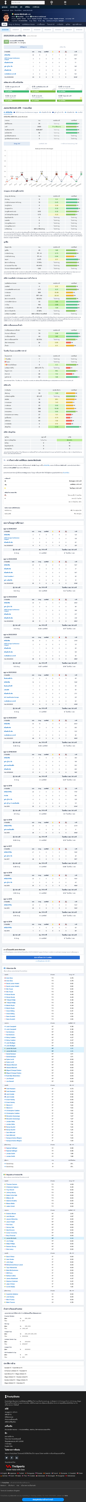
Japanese (13, 1473)
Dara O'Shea (10, 1256)
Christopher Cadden (13, 1110)
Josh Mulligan (10, 1043)
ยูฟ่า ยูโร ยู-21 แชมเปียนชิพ (11, 803)
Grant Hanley (10, 1099)
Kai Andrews (10, 1032)
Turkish (21, 1473)
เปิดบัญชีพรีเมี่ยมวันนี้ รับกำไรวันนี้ (43, 1499)
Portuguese (30, 1473)
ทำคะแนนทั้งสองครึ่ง (11, 1419)
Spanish (47, 1473)
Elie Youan (9, 989)
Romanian (64, 1473)
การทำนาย (36, 7)
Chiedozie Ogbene (12, 1187)
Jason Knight (10, 1222)
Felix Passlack (10, 1088)
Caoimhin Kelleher (12, 1294)
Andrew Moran (11, 1213)
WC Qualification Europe (11, 697)
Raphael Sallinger (11, 1148)
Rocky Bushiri (10, 1127)
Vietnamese (71, 1476)
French (55, 1473)
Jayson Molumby (12, 1219)
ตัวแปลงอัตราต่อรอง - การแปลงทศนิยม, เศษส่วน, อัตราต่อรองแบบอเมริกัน (27, 1429)
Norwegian (51, 1476)
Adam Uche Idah (11, 1195)
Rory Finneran (10, 1235)
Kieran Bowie (10, 994)
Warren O (9, 1105)
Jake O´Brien (10, 1284)
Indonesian (41, 1476)
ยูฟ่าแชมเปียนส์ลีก (9, 765)
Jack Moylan (10, 1216)
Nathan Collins (11, 1276)
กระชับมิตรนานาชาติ (10, 74)
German (5, 1476)
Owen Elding (10, 1011)
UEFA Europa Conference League (12, 58)
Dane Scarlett (10, 1016)
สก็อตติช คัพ (7, 70)
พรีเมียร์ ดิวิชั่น (8, 791)
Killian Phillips (10, 1244)
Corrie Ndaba (10, 1287)
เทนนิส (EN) (13, 7)
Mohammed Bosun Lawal (14, 1265)
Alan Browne (10, 1230)
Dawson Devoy (11, 1246)
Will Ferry (9, 1273)
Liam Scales (10, 1259)
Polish (81, 1473)
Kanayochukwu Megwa (14, 1138)
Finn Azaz (9, 1224)
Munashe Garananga (13, 1116)
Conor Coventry (11, 1233)
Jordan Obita (10, 1121)
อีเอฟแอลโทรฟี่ (8, 686)
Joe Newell (10, 1078)
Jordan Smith (10, 1153)
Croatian (32, 1476)
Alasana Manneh (11, 1065)
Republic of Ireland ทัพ (14, 1175)
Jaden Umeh (10, 1206)
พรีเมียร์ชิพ (7, 55)
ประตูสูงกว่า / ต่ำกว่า (11, 1412)
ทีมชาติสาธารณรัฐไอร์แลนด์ (39, 16)
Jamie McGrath (11, 1048)
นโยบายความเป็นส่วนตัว (28, 1485)
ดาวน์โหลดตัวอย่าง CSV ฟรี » (43, 961)
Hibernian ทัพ (11, 968)
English (4, 1473)
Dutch (12, 1476)
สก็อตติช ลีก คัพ (8, 62)
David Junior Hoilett (12, 983)
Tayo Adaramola (11, 1267)
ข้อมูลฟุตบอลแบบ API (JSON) (14, 1441)
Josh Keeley (10, 1297)
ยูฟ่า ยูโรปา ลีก (8, 66)
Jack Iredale (10, 1094)
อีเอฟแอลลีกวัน (8, 678)
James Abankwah (12, 1278)
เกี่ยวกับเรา (11, 1485)
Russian (39, 1473)
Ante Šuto (9, 978)
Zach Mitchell (10, 1132)
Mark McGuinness (12, 1270)
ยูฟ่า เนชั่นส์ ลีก (8, 580)
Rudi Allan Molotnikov (13, 1076)
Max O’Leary (10, 1299)
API (21, 7)
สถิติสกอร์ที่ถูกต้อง (10, 1422)
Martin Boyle (10, 1005)
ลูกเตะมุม (4, 7)
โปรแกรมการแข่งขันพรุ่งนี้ (13, 1439)
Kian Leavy (9, 1249)
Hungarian (61, 1476)
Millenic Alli (10, 1198)
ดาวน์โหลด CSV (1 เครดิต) (44, 957)
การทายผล (8, 1443)
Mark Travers (10, 1302)
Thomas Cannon (11, 1184)
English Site (8, 1446)
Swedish (73, 1473)
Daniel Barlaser (11, 1054)
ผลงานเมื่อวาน (9, 1436)
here (66, 1495)
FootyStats (5, 1482)
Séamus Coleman (12, 1281)
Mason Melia (10, 1203)
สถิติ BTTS (8, 1414)
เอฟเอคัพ (6, 689)
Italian (19, 1476)
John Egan (9, 1262)
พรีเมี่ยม (27, 7)
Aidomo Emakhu (11, 1201)
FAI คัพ (6, 795)
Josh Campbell (11, 1026)
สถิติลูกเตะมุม (9, 1417)
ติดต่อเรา (3, 1485)
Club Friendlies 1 (9, 576)
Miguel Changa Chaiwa (13, 1070)
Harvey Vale (10, 1227)
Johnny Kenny (11, 1192)
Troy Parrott (10, 1190)
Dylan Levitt (10, 1059)
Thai (25, 1476)
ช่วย (18, 1485)
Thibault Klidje (11, 1000)
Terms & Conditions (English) (10, 1490)
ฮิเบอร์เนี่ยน (20, 16)
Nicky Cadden (11, 1037)
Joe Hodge (10, 1241)
